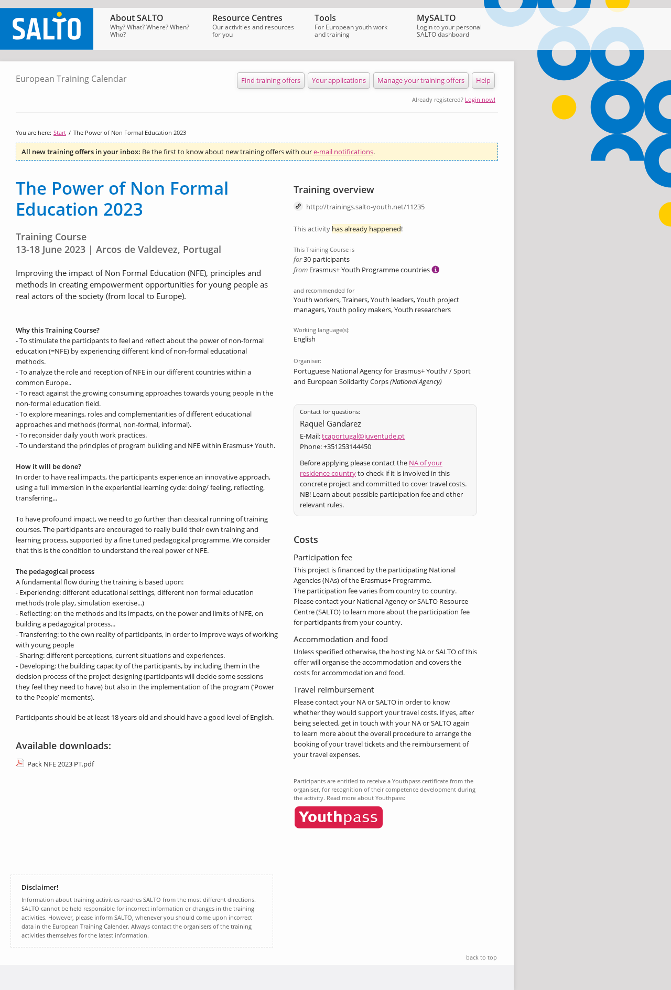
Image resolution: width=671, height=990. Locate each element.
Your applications (339, 80)
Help (483, 80)
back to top (481, 957)
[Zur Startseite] (46, 47)
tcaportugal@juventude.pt (363, 436)
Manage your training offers (420, 80)
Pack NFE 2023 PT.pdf (60, 764)
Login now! (480, 99)
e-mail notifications (343, 151)
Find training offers (270, 80)
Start (59, 132)
